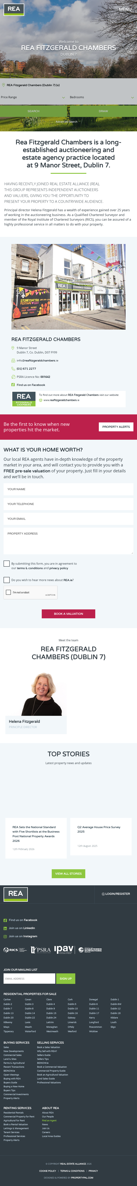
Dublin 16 (73, 1013)
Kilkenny (8, 1022)
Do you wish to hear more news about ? (42, 580)
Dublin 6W (116, 1004)
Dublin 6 (93, 1004)
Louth (113, 1022)
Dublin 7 (8, 1008)
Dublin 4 (50, 1004)
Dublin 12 (116, 1008)
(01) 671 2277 (26, 369)
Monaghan (51, 1027)
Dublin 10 (73, 1008)
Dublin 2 (8, 1004)
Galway (71, 1017)
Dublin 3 (29, 1004)
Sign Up (66, 978)
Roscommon (95, 1027)
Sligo (113, 1027)
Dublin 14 (30, 1013)
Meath (28, 1027)
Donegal (93, 999)
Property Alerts (116, 427)
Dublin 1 (115, 999)
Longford (94, 1022)
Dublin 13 (9, 1013)
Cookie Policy (47, 1171)
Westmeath (52, 1031)
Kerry (92, 1017)
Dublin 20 (9, 1017)
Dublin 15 (51, 1013)
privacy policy (58, 568)
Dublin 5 (72, 1004)
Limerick (72, 1022)
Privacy (93, 1171)
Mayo (6, 1027)
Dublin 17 (94, 1013)
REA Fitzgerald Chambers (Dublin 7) (33, 85)
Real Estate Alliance (73, 1164)
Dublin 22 (30, 1017)
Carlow (7, 999)
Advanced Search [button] (66, 121)
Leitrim (50, 1022)
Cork (70, 999)
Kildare (114, 1017)
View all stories (68, 874)
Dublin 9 (50, 1008)
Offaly (71, 1027)
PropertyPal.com (82, 1178)
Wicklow (93, 1031)
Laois (27, 1022)
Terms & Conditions (72, 1171)
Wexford (72, 1031)
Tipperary (9, 1031)
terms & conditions (30, 568)
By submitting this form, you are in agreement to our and (44, 566)
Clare (49, 999)
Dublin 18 (116, 1013)
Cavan (28, 999)
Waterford (30, 1031)
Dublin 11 (94, 1008)
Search (33, 111)
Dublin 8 (29, 1008)
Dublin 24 (51, 1017)
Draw (103, 111)
